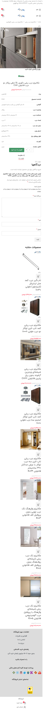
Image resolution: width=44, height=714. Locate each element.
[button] (38, 274)
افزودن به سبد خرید (16, 148)
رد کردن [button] (15, 3)
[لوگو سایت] (21, 10)
